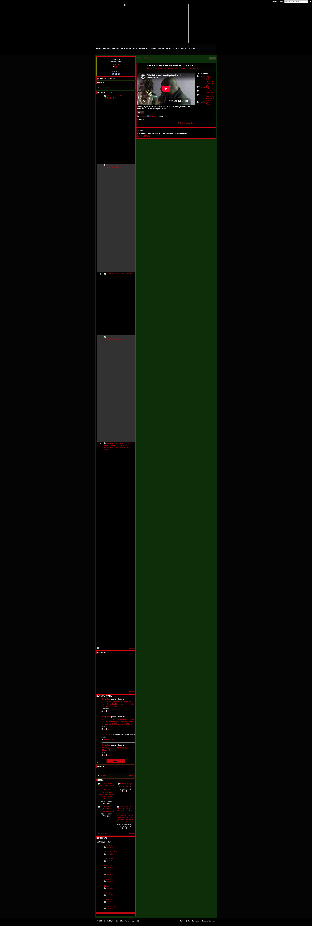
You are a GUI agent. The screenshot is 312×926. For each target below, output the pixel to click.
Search (310, 1)
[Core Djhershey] (130, 685)
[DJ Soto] (100, 890)
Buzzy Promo (108, 865)
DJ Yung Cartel (109, 893)
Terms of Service (208, 921)
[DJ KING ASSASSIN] (130, 665)
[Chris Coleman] (118, 659)
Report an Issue (194, 921)
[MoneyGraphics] (124, 678)
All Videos (139, 58)
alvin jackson (106, 699)
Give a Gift (110, 847)
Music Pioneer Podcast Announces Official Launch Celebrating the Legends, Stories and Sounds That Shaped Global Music (118, 721)
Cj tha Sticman (158, 68)
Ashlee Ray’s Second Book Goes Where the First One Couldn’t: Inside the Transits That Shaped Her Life (118, 704)
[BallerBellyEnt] (100, 862)
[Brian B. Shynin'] (112, 672)
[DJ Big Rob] (100, 685)
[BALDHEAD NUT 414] (100, 856)
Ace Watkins (106, 734)
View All (132, 648)
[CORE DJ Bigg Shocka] (100, 665)
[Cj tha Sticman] (141, 71)
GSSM (110, 801)
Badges (182, 921)
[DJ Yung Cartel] (100, 897)
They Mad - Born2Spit (106, 811)
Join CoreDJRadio (143, 136)
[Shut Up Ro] (130, 678)
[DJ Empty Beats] (124, 665)
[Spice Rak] (100, 672)
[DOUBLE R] (100, 903)
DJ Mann (107, 879)
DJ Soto (106, 886)
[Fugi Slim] (112, 659)
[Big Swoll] (124, 659)
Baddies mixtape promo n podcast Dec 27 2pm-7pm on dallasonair (106, 795)
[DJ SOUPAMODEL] (112, 685)
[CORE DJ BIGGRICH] (118, 665)
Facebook (152, 116)
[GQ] (106, 672)
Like (141, 113)
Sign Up (274, 2)
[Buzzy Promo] (100, 869)
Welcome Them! (109, 739)
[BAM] (118, 685)
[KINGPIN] (106, 678)
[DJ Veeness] (130, 659)
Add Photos (103, 775)
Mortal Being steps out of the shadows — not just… (210, 97)
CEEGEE (107, 872)
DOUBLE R (108, 899)
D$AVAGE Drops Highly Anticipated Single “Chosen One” (118, 749)
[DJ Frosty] (106, 659)
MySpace (143, 116)
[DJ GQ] (124, 685)
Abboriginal (108, 845)
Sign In (281, 2)
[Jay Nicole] (112, 678)
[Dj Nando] (124, 672)
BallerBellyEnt (108, 858)
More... (116, 761)
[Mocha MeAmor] (130, 672)
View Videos (193, 68)
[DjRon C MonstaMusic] (118, 678)
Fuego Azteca (208, 103)
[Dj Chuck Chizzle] (100, 910)
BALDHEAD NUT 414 (111, 852)
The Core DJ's (117, 921)
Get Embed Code (187, 123)
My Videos (149, 58)
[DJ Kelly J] (100, 659)
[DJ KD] (112, 665)
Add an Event (104, 88)
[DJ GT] (118, 672)
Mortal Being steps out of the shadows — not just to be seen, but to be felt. (125, 818)
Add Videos (103, 833)
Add (213, 58)
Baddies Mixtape (125, 786)
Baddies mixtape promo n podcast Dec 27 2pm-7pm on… (210, 80)
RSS (98, 648)
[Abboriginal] (100, 849)
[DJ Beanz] (106, 665)
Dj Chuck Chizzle (110, 906)
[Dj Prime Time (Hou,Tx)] (106, 685)
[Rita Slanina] (100, 678)
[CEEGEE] (100, 876)
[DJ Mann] (100, 883)
